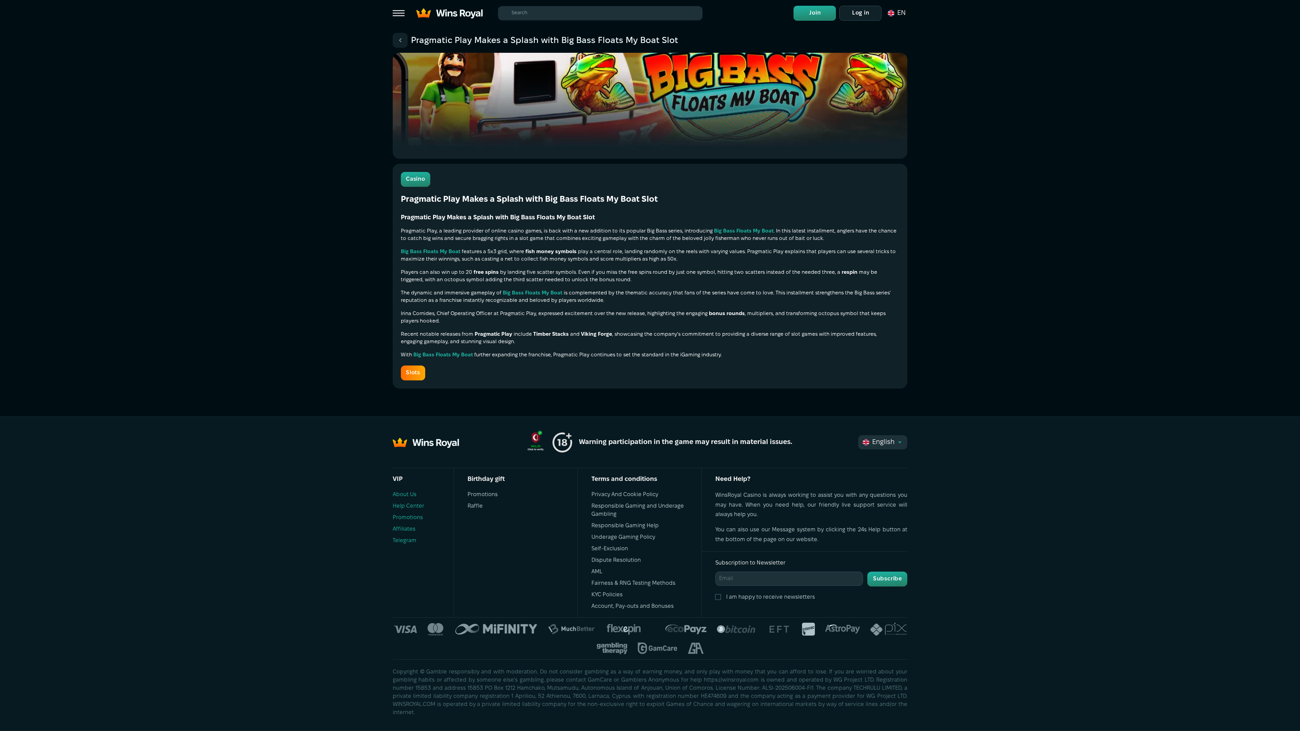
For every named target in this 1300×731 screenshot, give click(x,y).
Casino (415, 179)
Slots (413, 372)
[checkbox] (719, 597)
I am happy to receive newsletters (770, 597)
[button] (896, 13)
